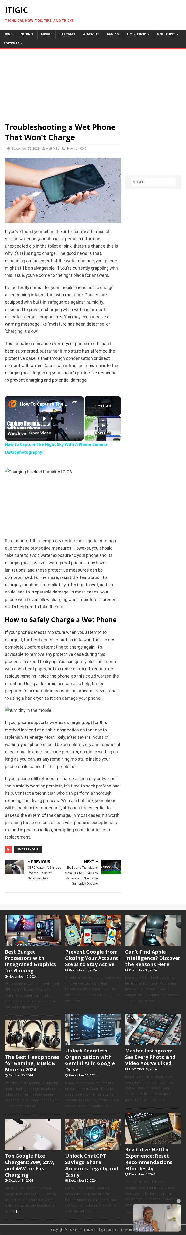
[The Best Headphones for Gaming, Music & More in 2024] (33, 1049)
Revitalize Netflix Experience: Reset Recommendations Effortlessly (148, 1159)
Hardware (67, 34)
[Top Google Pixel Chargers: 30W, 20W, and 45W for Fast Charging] (33, 1148)
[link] (12, 404)
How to (72, 148)
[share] (74, 401)
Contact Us (113, 1230)
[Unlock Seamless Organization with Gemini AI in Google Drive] (93, 1042)
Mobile (46, 34)
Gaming (113, 34)
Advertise (129, 1230)
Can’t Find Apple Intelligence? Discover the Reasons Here (152, 958)
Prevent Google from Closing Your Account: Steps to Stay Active (92, 958)
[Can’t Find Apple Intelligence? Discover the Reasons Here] (153, 943)
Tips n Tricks (136, 34)
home (8, 34)
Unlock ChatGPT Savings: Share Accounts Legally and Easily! (91, 1165)
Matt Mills (52, 148)
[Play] (103, 425)
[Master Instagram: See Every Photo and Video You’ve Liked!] (153, 1042)
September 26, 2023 (25, 148)
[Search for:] (153, 182)
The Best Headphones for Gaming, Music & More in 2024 (32, 1063)
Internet (27, 34)
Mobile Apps (166, 34)
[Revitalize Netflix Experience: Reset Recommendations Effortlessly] (153, 1141)
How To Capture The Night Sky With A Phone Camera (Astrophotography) (43, 404)
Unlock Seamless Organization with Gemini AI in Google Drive (90, 1060)
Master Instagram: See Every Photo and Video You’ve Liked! (150, 1057)
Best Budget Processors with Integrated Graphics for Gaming (30, 961)
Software (11, 43)
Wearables (91, 34)
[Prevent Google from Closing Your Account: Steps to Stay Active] (93, 943)
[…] (18, 1211)
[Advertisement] (93, 83)
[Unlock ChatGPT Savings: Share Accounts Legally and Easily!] (93, 1148)
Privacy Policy (94, 1230)
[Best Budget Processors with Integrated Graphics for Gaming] (33, 943)
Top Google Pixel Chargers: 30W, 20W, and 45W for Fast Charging (29, 1165)
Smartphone (27, 849)
